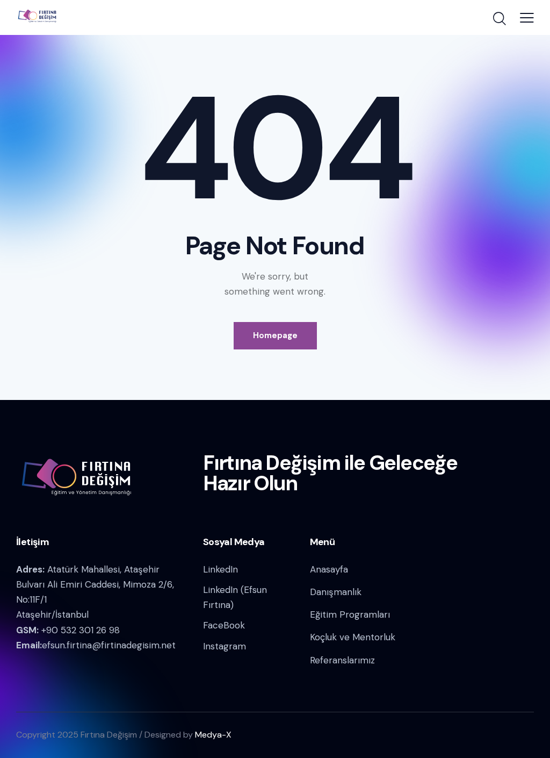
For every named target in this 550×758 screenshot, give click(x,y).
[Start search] (499, 18)
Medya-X (213, 734)
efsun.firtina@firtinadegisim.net (109, 645)
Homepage (275, 335)
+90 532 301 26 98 (80, 630)
